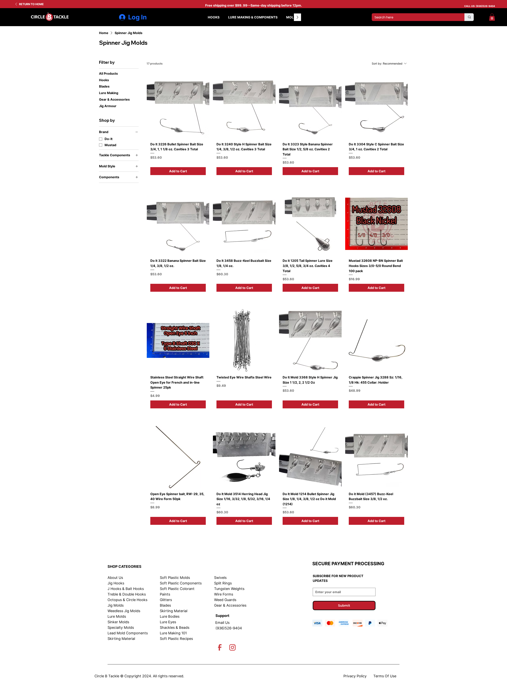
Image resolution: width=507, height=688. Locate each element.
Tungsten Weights (229, 589)
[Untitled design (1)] (232, 647)
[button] (492, 17)
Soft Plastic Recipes (176, 639)
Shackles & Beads (174, 627)
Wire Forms (223, 594)
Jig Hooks (116, 583)
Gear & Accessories (230, 605)
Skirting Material (121, 639)
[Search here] (469, 17)
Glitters (166, 600)
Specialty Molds (121, 627)
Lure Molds (117, 616)
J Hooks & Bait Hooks (126, 589)
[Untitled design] (219, 647)
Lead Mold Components (128, 633)
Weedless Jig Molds (124, 611)
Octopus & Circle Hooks (127, 600)
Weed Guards (225, 600)
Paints (165, 594)
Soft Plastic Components (181, 583)
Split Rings (223, 583)
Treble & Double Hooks (127, 594)
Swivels (220, 578)
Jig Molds (116, 605)
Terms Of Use (384, 676)
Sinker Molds (118, 622)
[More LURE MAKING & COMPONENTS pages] (280, 17)
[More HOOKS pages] (222, 17)
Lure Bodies (169, 616)
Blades (165, 605)
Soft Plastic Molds (175, 578)
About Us (115, 578)
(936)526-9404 (485, 6)
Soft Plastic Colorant (177, 589)
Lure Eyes (168, 622)
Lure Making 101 (173, 633)
